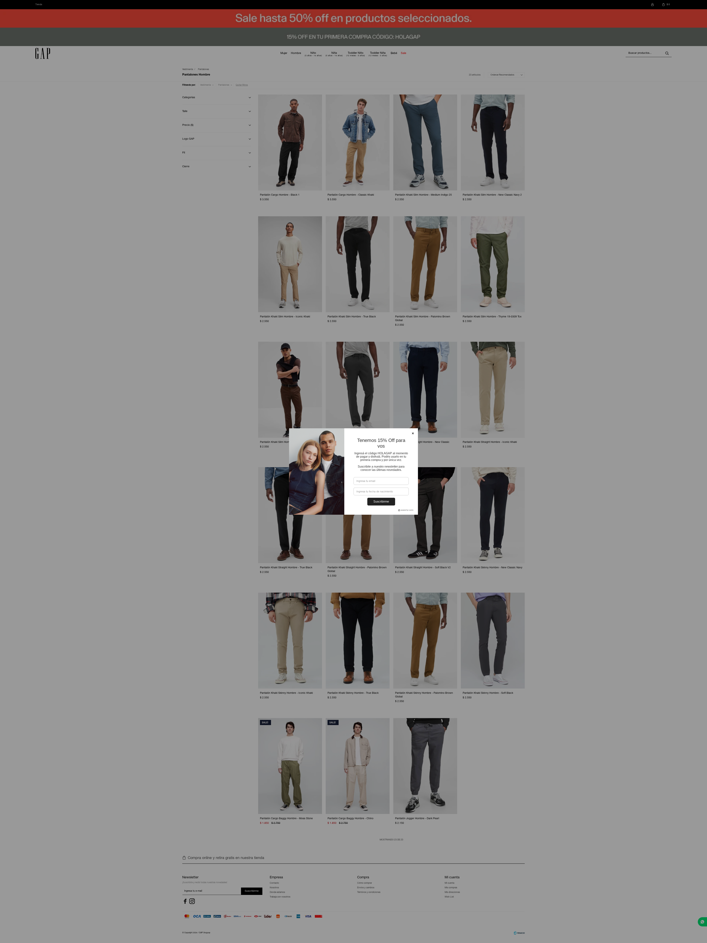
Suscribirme (381, 501)
